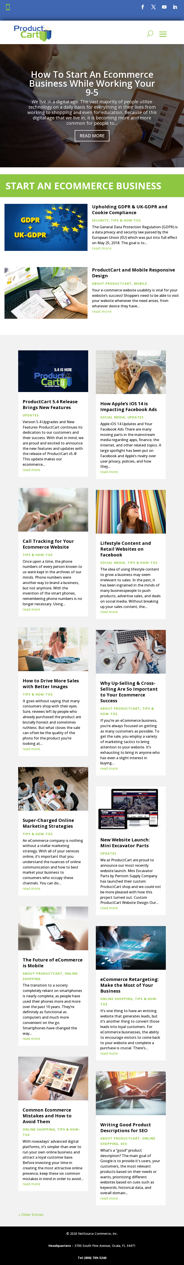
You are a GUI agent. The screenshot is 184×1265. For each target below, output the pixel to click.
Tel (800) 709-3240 (92, 1258)
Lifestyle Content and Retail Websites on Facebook (125, 549)
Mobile (140, 283)
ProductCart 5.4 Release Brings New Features (50, 404)
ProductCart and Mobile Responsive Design (133, 273)
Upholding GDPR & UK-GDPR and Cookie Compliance (129, 210)
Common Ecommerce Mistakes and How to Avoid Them (47, 1116)
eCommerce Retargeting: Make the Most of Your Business (129, 985)
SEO (123, 1144)
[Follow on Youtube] (164, 6)
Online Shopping (39, 1129)
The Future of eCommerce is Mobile (53, 963)
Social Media (112, 417)
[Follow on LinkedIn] (175, 6)
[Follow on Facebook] (142, 6)
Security (100, 220)
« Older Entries (31, 1214)
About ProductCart (112, 283)
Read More (92, 136)
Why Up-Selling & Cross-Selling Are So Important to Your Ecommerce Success (129, 692)
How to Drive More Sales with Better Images (51, 684)
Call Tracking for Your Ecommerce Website (48, 544)
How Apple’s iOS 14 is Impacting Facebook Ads (128, 406)
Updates (31, 415)
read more (102, 248)
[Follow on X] (153, 6)
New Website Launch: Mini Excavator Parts (125, 843)
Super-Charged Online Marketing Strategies (48, 823)
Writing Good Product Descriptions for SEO (125, 1128)
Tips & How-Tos (126, 220)
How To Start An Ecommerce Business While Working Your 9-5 (92, 83)
